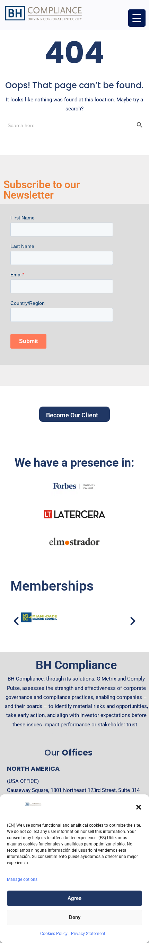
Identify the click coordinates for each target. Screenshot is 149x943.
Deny (74, 917)
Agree (74, 898)
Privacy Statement (88, 933)
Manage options (22, 879)
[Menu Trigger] (137, 18)
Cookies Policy (54, 933)
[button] (138, 807)
